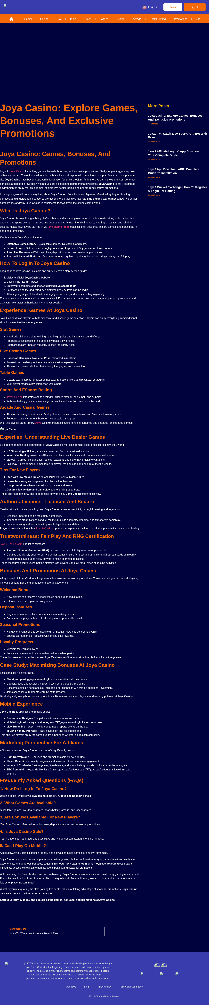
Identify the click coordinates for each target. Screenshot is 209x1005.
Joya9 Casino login (11, 544)
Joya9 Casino (15, 397)
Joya (38, 422)
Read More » (154, 124)
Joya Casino (17, 171)
